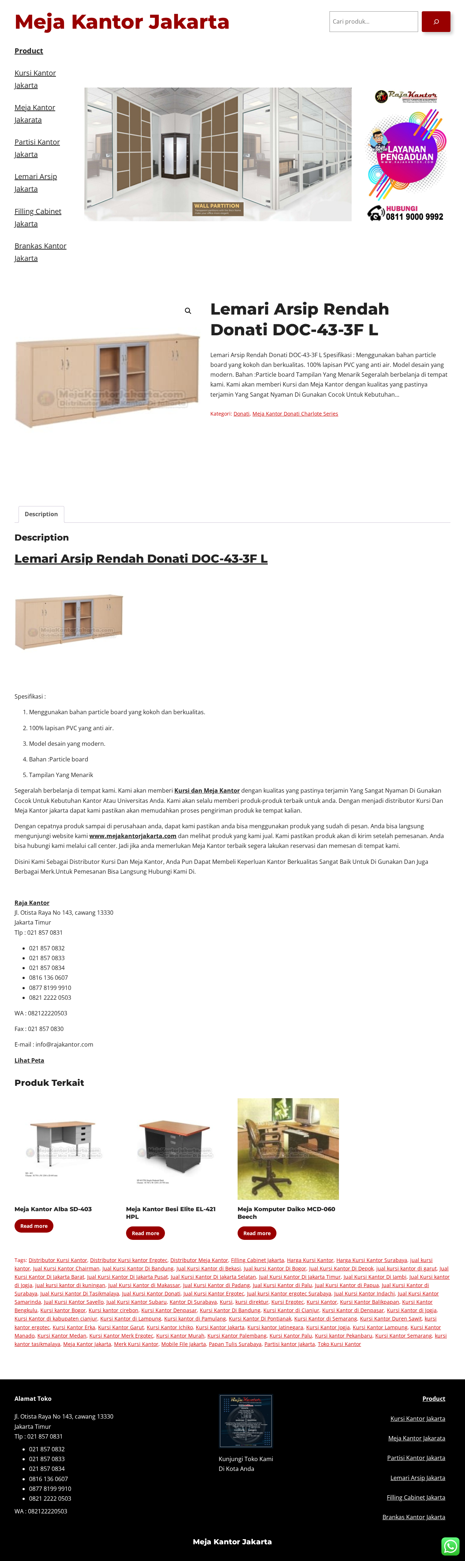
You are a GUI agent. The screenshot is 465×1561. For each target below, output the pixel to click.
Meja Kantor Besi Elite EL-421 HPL (170, 1213)
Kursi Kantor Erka (74, 1327)
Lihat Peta (29, 1060)
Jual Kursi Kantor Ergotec (213, 1293)
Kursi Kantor (322, 1301)
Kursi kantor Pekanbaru (343, 1335)
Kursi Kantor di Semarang (325, 1318)
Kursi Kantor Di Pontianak (260, 1318)
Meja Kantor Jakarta (122, 21)
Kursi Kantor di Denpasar (353, 1310)
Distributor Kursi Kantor (58, 1260)
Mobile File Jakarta (183, 1343)
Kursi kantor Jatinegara (275, 1327)
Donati (242, 413)
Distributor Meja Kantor (199, 1260)
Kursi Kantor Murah (180, 1335)
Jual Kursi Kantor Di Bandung (138, 1268)
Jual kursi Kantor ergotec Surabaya (289, 1293)
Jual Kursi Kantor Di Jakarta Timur (300, 1276)
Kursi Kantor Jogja (328, 1327)
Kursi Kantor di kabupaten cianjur (56, 1318)
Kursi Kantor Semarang (403, 1335)
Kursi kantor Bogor (63, 1310)
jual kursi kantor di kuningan (70, 1285)
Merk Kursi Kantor (136, 1343)
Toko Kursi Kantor (339, 1343)
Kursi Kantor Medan (61, 1335)
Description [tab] (41, 514)
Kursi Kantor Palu (291, 1335)
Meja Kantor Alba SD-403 (53, 1209)
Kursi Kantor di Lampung (130, 1318)
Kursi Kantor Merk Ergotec (121, 1335)
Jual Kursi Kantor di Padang (216, 1285)
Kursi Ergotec (287, 1301)
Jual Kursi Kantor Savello (74, 1301)
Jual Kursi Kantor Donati (151, 1293)
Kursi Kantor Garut (121, 1327)
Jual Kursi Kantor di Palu (282, 1285)
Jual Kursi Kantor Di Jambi (375, 1276)
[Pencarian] (436, 21)
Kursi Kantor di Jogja (412, 1310)
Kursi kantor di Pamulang (195, 1318)
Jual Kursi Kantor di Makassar (144, 1285)
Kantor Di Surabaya (193, 1301)
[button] (188, 311)
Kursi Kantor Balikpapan (369, 1301)
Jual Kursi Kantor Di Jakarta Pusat (127, 1276)
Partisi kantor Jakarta (289, 1343)
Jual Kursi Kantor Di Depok (341, 1268)
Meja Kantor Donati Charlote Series (295, 413)
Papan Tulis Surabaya (235, 1343)
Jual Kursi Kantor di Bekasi (209, 1268)
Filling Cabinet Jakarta (257, 1260)
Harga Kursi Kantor (310, 1260)
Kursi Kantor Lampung (380, 1327)
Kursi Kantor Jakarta (220, 1327)
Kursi (226, 1301)
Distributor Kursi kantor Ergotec (128, 1260)
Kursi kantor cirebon (113, 1310)
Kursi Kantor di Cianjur (291, 1310)
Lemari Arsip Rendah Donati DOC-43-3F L (141, 558)
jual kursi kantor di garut (406, 1268)
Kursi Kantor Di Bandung (230, 1310)
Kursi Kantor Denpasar (169, 1310)
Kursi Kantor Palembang (237, 1335)
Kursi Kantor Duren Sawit (391, 1318)
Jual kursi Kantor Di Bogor (275, 1268)
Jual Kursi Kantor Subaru (136, 1301)
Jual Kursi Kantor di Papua (347, 1285)
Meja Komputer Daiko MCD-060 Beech (286, 1213)
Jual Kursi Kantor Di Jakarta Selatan (213, 1276)
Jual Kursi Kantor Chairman (66, 1268)
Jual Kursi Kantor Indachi (364, 1293)
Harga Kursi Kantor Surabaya (371, 1260)
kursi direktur (251, 1301)
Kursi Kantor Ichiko (170, 1327)
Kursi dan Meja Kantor (207, 790)
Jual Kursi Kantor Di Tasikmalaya (79, 1293)
